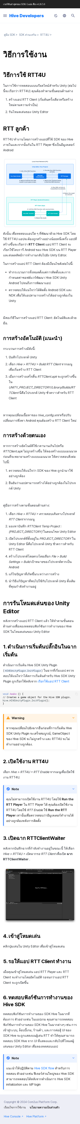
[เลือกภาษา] (64, 15)
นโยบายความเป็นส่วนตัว (44, 1107)
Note (15, 789)
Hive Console (12, 1116)
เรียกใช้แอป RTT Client (53, 681)
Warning (18, 718)
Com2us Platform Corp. (42, 1102)
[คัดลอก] (77, 694)
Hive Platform (35, 1116)
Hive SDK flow (44, 1068)
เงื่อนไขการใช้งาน (15, 1107)
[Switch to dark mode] (56, 15)
